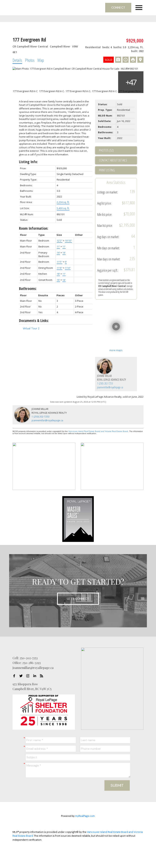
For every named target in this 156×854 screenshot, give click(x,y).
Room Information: (33, 228)
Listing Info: (28, 161)
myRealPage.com (85, 816)
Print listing (107, 170)
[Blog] (42, 676)
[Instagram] (29, 676)
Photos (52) (106, 150)
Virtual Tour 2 (31, 328)
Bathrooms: (28, 288)
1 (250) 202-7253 (105, 383)
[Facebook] (15, 676)
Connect (118, 8)
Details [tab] (17, 60)
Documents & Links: (34, 320)
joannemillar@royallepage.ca (110, 387)
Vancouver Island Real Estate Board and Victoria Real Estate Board (98, 431)
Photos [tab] (29, 60)
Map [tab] (40, 60)
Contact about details (113, 160)
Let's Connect (78, 599)
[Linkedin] (35, 676)
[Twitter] (22, 676)
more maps (116, 350)
